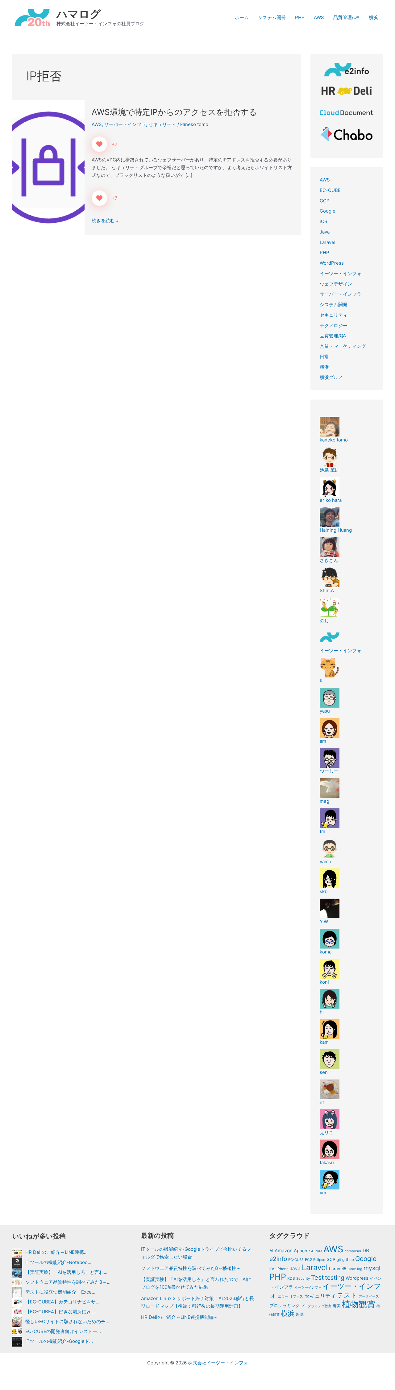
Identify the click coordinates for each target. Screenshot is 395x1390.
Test (317, 1277)
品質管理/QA (346, 17)
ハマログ (78, 13)
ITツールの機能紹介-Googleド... (59, 1341)
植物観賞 (358, 1304)
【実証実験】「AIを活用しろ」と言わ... (66, 1272)
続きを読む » (105, 221)
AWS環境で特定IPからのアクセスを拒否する (174, 112)
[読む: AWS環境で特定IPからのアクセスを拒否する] (48, 167)
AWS (319, 17)
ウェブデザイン (336, 284)
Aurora (316, 1251)
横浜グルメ (331, 377)
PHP (300, 17)
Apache (302, 1251)
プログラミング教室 (316, 1306)
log (359, 1269)
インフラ (284, 1287)
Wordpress (357, 1278)
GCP (325, 201)
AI (271, 1250)
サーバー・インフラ (125, 124)
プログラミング (284, 1305)
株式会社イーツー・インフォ (218, 1363)
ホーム (242, 17)
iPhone (282, 1268)
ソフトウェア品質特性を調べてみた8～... (67, 1282)
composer (353, 1251)
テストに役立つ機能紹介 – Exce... (60, 1292)
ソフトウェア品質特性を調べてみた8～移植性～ (191, 1268)
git (339, 1259)
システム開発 (272, 17)
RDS (291, 1278)
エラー (283, 1296)
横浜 (373, 17)
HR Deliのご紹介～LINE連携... (56, 1252)
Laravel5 (337, 1268)
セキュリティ (162, 124)
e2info (278, 1258)
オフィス (296, 1296)
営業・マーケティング (343, 346)
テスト (347, 1295)
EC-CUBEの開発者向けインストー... (63, 1331)
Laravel (327, 242)
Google (327, 211)
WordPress (332, 263)
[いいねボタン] (99, 144)
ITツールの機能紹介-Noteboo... (58, 1262)
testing (334, 1277)
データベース (369, 1296)
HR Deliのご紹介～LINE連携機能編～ (179, 1317)
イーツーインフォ (308, 1287)
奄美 (337, 1305)
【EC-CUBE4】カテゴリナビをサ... (62, 1302)
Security (303, 1278)
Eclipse (319, 1260)
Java (325, 232)
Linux (351, 1269)
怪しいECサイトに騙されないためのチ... (67, 1321)
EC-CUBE (330, 190)
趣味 (300, 1314)
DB (366, 1251)
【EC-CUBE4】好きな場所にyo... (60, 1312)
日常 (324, 357)
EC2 (308, 1259)
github (348, 1259)
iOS (323, 221)
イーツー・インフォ (340, 273)
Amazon (284, 1251)
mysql (372, 1268)
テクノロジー (333, 325)
